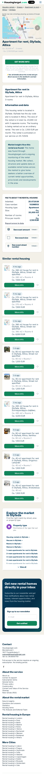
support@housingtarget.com (13, 654)
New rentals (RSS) (9, 693)
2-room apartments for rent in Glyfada (22, 553)
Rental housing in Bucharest (13, 731)
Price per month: (12, 218)
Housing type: (11, 207)
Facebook (3, 666)
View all (23, 567)
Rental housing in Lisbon (11, 746)
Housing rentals (8, 7)
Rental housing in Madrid (12, 725)
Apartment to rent (32, 7)
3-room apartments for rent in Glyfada (22, 557)
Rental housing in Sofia (11, 752)
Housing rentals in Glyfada (17, 537)
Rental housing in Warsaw (12, 733)
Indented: (9, 201)
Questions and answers (11, 703)
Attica (4, 10)
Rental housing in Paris (11, 720)
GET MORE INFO (22, 62)
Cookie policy (7, 686)
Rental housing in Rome (11, 727)
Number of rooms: (13, 215)
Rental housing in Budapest (13, 735)
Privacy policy (7, 684)
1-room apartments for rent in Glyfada (21, 550)
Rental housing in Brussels (12, 761)
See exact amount (21, 229)
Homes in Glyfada (13, 547)
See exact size (21, 238)
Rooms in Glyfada (13, 544)
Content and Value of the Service (15, 688)
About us (5, 676)
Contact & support (9, 678)
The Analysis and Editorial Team (14, 710)
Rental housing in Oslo (11, 765)
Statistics (6, 705)
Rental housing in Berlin (11, 723)
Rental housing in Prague (12, 748)
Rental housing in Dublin (11, 759)
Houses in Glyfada (13, 540)
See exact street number (19, 246)
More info (19, 285)
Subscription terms (9, 680)
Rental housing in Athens (12, 737)
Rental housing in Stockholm (13, 750)
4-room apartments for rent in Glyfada (22, 560)
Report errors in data (14, 223)
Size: (7, 210)
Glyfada (12, 10)
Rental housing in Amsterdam (13, 763)
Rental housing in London (12, 718)
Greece (20, 7)
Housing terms (8, 708)
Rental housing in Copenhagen (14, 757)
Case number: (11, 204)
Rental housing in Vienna (12, 729)
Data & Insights (8, 701)
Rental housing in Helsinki (12, 755)
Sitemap (5, 690)
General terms (7, 682)
